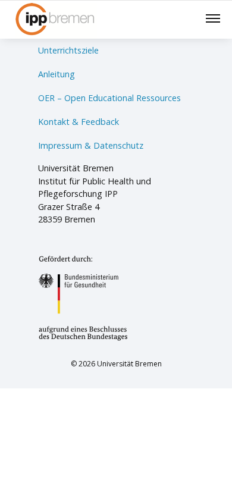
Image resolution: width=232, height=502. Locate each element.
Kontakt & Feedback (78, 121)
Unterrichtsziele (68, 50)
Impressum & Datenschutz (90, 145)
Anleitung (56, 74)
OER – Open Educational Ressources (109, 97)
